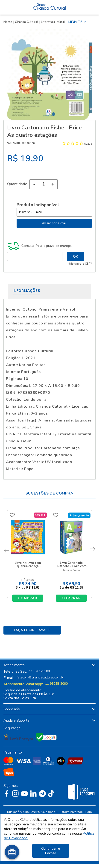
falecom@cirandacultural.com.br (40, 677)
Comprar (27, 598)
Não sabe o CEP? (80, 264)
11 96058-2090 (56, 684)
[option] (49, 74)
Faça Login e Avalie (32, 630)
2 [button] (53, 114)
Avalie (88, 144)
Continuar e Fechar (50, 850)
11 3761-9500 (39, 671)
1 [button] (48, 114)
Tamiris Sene (71, 570)
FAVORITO (12, 515)
